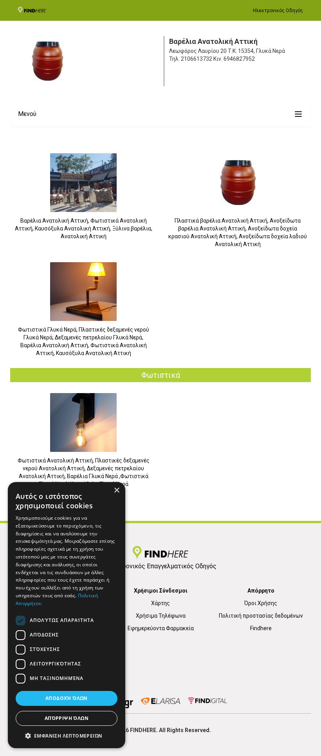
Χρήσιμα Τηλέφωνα (161, 616)
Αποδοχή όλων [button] (66, 698)
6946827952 (239, 59)
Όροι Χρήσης (260, 603)
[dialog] (66, 615)
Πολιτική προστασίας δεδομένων (261, 616)
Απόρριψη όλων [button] (66, 718)
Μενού (27, 114)
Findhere (261, 628)
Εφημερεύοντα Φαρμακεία (161, 628)
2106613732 (196, 59)
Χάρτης (160, 603)
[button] (66, 735)
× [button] (116, 490)
